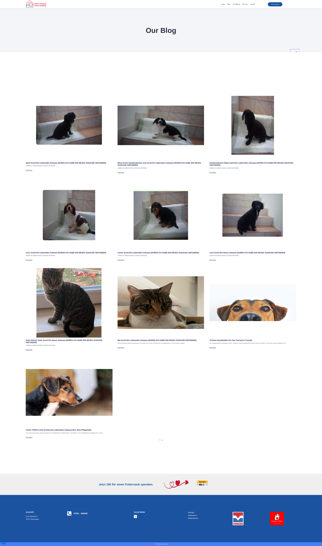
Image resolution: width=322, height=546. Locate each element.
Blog (228, 4)
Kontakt (252, 4)
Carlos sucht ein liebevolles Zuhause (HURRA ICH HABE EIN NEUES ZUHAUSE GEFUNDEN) (158, 253)
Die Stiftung (236, 4)
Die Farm (245, 4)
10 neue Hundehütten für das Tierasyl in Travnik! (230, 340)
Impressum (192, 515)
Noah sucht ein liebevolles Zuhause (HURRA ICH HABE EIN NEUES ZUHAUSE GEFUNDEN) (66, 163)
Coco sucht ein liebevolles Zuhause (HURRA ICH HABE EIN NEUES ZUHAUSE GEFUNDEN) (66, 253)
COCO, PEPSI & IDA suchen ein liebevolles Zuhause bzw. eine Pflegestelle (58, 430)
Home (223, 4)
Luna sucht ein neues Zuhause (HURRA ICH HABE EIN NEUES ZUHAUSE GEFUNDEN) (247, 253)
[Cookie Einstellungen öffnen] (4, 544)
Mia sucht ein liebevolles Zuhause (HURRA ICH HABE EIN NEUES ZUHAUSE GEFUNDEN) (157, 340)
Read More (29, 170)
